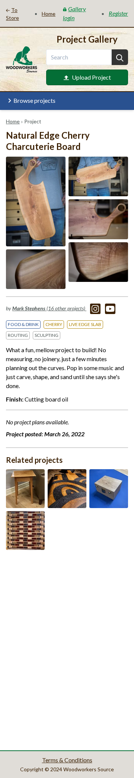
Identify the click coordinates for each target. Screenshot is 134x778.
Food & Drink (23, 324)
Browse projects (34, 100)
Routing (18, 335)
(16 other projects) (49, 308)
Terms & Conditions (67, 759)
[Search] (120, 57)
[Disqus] (67, 649)
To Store (12, 14)
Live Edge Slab (85, 324)
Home (13, 121)
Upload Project (91, 77)
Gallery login (74, 13)
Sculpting (46, 335)
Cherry (53, 324)
